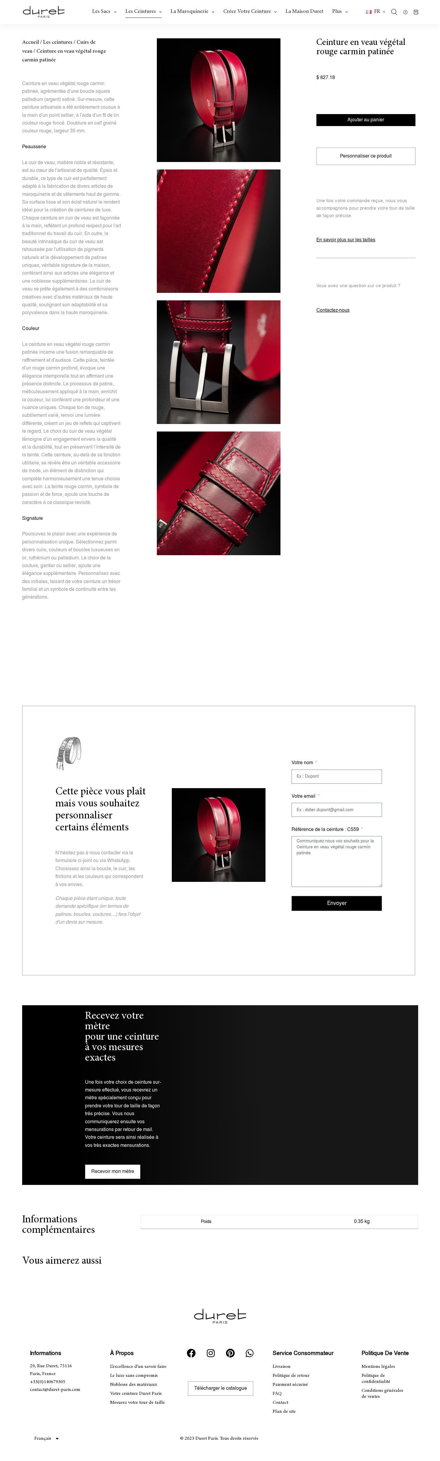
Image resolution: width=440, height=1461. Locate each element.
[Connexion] (405, 12)
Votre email (304, 796)
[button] (375, 11)
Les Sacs (101, 11)
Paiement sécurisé (290, 1384)
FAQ (277, 1393)
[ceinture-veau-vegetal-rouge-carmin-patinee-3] (218, 231)
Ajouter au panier (366, 120)
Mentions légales (378, 1366)
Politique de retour (291, 1375)
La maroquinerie (189, 11)
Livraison (282, 1366)
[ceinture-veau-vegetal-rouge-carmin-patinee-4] (218, 493)
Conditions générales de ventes (382, 1393)
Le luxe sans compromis (134, 1375)
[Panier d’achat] (416, 12)
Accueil (30, 42)
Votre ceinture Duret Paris (136, 1393)
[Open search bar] (394, 12)
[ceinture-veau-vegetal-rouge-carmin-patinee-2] (218, 362)
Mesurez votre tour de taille (137, 1402)
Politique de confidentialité (376, 1378)
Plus (337, 11)
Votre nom (303, 763)
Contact (280, 1402)
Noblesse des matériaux (133, 1384)
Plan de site (284, 1411)
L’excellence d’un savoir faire (138, 1366)
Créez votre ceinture (247, 11)
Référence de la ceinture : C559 (326, 829)
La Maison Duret (304, 11)
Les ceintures (140, 11)
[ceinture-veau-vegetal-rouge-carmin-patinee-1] (218, 100)
